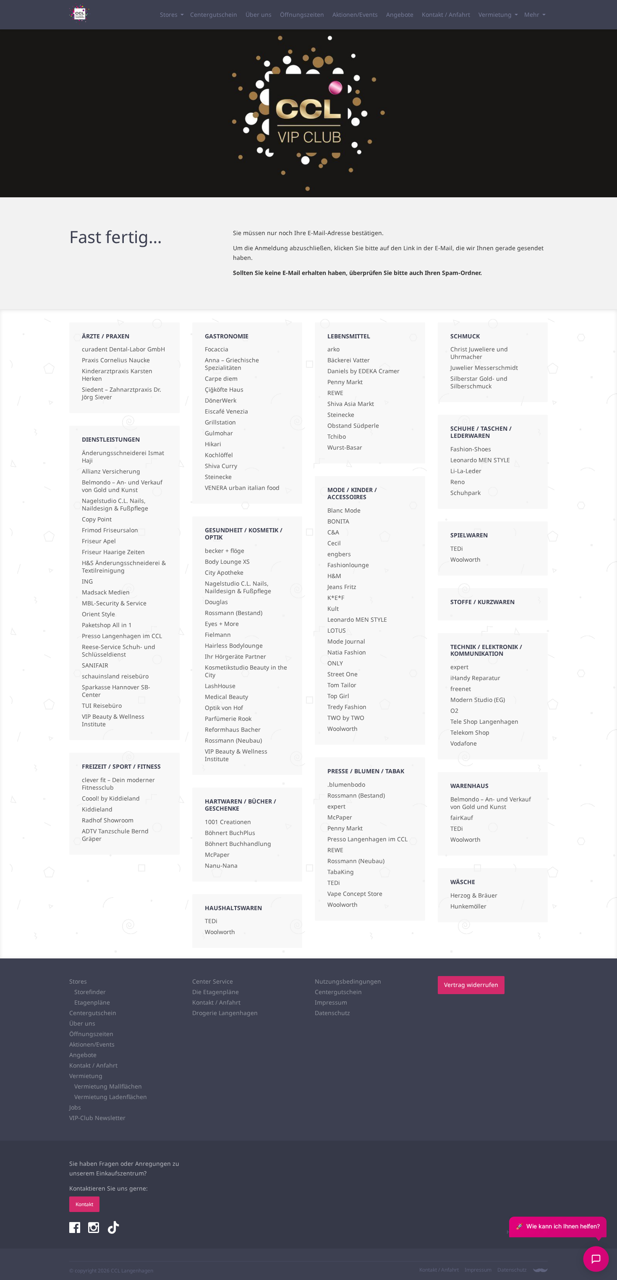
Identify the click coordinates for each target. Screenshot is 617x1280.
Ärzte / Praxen (105, 336)
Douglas (216, 602)
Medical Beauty (226, 697)
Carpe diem (221, 378)
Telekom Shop (469, 732)
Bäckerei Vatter (348, 360)
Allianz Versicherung (111, 471)
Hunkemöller (468, 906)
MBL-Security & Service (114, 603)
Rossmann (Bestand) (233, 613)
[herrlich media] (540, 1270)
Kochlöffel (219, 455)
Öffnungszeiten (302, 14)
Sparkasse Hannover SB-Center (116, 691)
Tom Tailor (341, 685)
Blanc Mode (344, 510)
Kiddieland (97, 809)
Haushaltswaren (233, 908)
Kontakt (84, 1204)
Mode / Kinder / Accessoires (352, 493)
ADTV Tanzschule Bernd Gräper (115, 835)
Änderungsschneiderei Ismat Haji (123, 456)
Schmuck (465, 336)
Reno (457, 482)
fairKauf (461, 818)
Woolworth (220, 932)
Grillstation (220, 422)
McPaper (217, 855)
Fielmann (218, 635)
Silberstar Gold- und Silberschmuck (478, 382)
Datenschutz (332, 1013)
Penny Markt (345, 382)
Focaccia (216, 349)
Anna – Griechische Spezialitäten (232, 364)
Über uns (259, 14)
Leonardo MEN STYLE (357, 619)
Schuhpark (465, 493)
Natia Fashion (346, 652)
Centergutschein (213, 14)
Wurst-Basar (344, 447)
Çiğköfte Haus (224, 389)
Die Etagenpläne (215, 992)
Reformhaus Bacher (233, 729)
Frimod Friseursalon (110, 530)
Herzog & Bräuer (473, 895)
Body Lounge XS (227, 561)
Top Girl (338, 696)
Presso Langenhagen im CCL (122, 636)
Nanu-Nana (221, 865)
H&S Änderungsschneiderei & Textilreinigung (124, 566)
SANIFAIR (95, 665)
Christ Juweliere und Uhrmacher (479, 353)
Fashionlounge (348, 565)
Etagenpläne (92, 1002)
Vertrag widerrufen (471, 985)
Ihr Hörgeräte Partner (235, 656)
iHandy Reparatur (475, 678)
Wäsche (462, 882)
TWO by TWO (345, 718)
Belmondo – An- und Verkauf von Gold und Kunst (122, 486)
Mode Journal (346, 641)
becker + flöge (224, 551)
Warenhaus (469, 786)
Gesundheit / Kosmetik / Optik (243, 533)
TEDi (211, 921)
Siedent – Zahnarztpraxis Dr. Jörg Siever (121, 393)
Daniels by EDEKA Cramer (363, 371)
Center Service (212, 981)
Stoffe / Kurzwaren (482, 602)
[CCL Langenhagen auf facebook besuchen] (75, 1228)
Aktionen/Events (355, 14)
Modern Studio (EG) (477, 700)
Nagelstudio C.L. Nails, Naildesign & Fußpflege (115, 504)
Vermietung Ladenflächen (110, 1097)
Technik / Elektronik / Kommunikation (486, 650)
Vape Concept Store (354, 894)
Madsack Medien (106, 592)
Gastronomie (226, 336)
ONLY (335, 663)
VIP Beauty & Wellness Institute (113, 720)
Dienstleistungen (111, 439)
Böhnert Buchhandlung (238, 844)
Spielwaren (469, 535)
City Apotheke (224, 572)
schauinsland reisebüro (115, 676)
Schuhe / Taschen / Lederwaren (481, 432)
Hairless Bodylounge (234, 645)
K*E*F (335, 598)
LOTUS (336, 630)
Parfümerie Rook (228, 718)
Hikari (213, 444)
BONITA (338, 521)
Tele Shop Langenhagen (484, 721)
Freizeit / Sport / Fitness (121, 766)
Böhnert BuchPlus (230, 833)
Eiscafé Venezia (226, 411)
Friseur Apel (99, 541)
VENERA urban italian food (242, 488)
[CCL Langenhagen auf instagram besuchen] (94, 1228)
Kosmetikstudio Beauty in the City (246, 671)
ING (87, 581)
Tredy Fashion (346, 707)
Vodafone (463, 743)
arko (333, 349)
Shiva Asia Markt (350, 404)
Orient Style (98, 614)
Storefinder (90, 992)
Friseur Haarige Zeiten (113, 552)
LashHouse (220, 686)
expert (336, 806)
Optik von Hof (224, 708)
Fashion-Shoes (470, 449)
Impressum (331, 1002)
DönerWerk (220, 400)
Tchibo (336, 436)
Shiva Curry (221, 466)
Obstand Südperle (353, 425)
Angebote (399, 14)
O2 (454, 711)
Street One (342, 674)
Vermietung (495, 14)
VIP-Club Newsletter (97, 1118)
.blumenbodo (346, 784)
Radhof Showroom (107, 820)
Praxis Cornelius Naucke (116, 360)
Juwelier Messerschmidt (484, 368)
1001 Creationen (228, 822)
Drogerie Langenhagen (225, 1013)
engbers (339, 554)
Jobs (75, 1107)
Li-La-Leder (465, 471)
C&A (333, 532)
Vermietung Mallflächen (108, 1086)
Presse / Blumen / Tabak (365, 771)
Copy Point (97, 519)
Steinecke (218, 477)
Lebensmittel (348, 336)
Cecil (334, 543)
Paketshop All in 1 (107, 625)
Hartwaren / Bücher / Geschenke (240, 804)
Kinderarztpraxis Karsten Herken (117, 374)
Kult (333, 609)
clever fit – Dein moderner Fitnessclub (118, 783)
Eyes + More (222, 624)
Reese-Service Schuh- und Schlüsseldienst (118, 650)
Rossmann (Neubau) (233, 740)
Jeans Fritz (341, 587)
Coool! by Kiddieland (111, 798)
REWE (335, 393)
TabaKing (340, 872)
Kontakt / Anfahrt (446, 14)
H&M (334, 576)
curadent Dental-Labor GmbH (123, 349)
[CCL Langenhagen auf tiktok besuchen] (113, 1228)
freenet (460, 689)
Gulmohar (219, 433)
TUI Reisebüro (102, 705)
